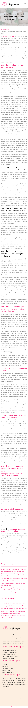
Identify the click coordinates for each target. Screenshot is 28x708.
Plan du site (14, 707)
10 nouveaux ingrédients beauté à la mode (14, 608)
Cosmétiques (6, 29)
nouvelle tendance (8, 36)
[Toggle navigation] (25, 4)
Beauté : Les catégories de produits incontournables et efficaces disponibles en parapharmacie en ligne (13, 590)
